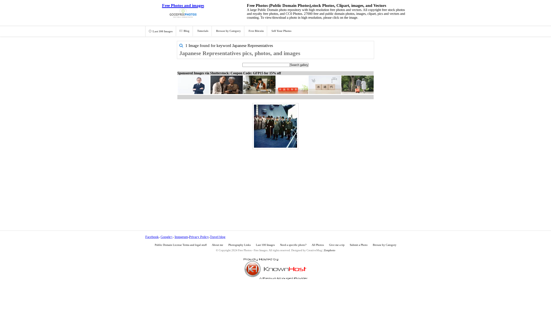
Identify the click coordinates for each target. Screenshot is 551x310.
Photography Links (239, 244)
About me (217, 244)
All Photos (318, 244)
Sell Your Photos (281, 31)
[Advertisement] (275, 180)
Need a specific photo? (293, 244)
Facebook (152, 237)
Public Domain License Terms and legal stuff (181, 244)
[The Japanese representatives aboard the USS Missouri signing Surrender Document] (275, 126)
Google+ (167, 237)
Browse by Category (228, 31)
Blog (186, 31)
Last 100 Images (163, 31)
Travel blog (217, 237)
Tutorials (202, 31)
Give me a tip (337, 244)
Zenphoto (329, 250)
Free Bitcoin (256, 31)
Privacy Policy (199, 237)
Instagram (181, 237)
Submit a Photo (359, 244)
